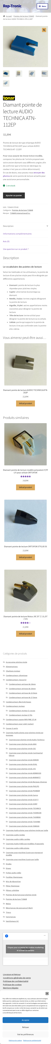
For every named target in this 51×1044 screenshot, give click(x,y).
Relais (8, 903)
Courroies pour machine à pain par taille (22, 859)
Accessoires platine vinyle (16, 662)
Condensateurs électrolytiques (18, 702)
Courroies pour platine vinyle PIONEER (24, 791)
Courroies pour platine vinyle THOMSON (25, 813)
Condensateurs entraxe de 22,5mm (23, 693)
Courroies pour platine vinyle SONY (23, 804)
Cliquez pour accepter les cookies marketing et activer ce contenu (25, 949)
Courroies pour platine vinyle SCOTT (24, 799)
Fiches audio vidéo (13, 873)
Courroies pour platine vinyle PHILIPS (24, 786)
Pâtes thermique (12, 886)
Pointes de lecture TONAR (24, 16)
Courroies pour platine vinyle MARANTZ (25, 777)
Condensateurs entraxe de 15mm (22, 688)
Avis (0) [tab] (6, 241)
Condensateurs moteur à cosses (22, 710)
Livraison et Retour (12, 974)
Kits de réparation (13, 881)
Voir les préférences (25, 1034)
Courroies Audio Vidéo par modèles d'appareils (25, 844)
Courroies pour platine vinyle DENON (24, 760)
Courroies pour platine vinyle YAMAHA (24, 826)
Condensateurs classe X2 (16, 680)
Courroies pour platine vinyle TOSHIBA (24, 821)
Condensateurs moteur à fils (20, 715)
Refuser (25, 1027)
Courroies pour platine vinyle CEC (22, 748)
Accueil (9, 16)
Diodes (9, 864)
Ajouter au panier (14, 195)
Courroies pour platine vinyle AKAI (22, 744)
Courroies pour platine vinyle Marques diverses (28, 782)
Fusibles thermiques (14, 877)
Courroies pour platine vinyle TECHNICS (25, 808)
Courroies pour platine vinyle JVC (22, 769)
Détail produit (25, 403)
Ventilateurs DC (12, 921)
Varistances (11, 917)
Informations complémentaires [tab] (17, 233)
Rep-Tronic (12, 5)
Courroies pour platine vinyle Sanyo (23, 795)
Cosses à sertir (12, 728)
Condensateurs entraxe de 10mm (22, 684)
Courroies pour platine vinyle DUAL (23, 764)
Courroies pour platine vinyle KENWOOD (25, 773)
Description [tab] (8, 226)
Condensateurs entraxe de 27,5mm (23, 697)
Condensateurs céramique (16, 675)
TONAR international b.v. (20, 213)
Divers (8, 868)
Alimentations (12, 666)
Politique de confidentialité (32, 1040)
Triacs (8, 912)
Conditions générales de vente (17, 977)
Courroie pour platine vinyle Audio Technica (26, 740)
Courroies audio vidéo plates (17, 848)
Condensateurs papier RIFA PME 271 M (21, 719)
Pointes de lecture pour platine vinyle (21, 895)
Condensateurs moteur (15, 706)
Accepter (25, 1020)
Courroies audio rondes (15, 835)
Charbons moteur (13, 671)
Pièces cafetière (12, 890)
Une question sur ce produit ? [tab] (16, 249)
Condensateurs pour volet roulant (20, 724)
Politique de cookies (15, 1040)
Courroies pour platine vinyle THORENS (25, 817)
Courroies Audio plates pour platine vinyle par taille (27, 830)
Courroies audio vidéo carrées (18, 839)
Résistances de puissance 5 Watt (19, 908)
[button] (47, 993)
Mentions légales (10, 988)
